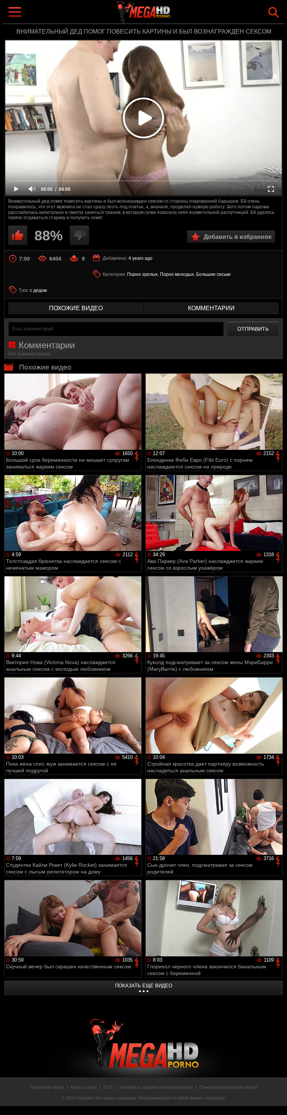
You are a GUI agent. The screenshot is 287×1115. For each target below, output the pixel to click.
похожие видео (76, 308)
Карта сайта (84, 1087)
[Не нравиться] (79, 235)
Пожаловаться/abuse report (228, 1087)
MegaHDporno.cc (158, 12)
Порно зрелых (142, 274)
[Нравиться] (17, 235)
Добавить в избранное (238, 237)
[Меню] (14, 11)
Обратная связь (47, 1087)
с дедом (38, 290)
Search (273, 12)
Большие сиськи (213, 274)
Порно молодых (177, 274)
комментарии (211, 308)
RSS (107, 1087)
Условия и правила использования (156, 1087)
